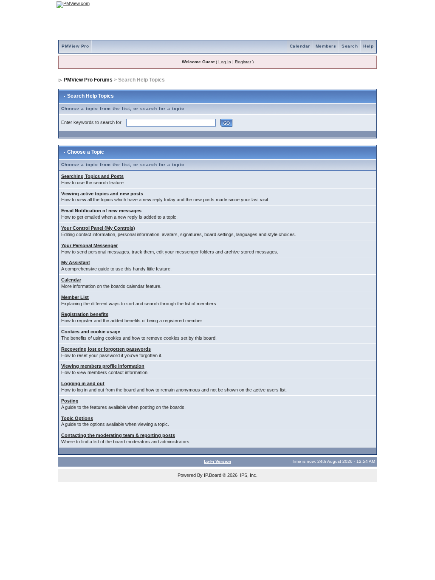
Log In (224, 61)
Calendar (300, 46)
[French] (366, 4)
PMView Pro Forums (88, 80)
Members (326, 46)
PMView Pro (75, 46)
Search (350, 46)
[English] (342, 4)
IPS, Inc (248, 475)
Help (368, 46)
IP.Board (212, 475)
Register (243, 61)
